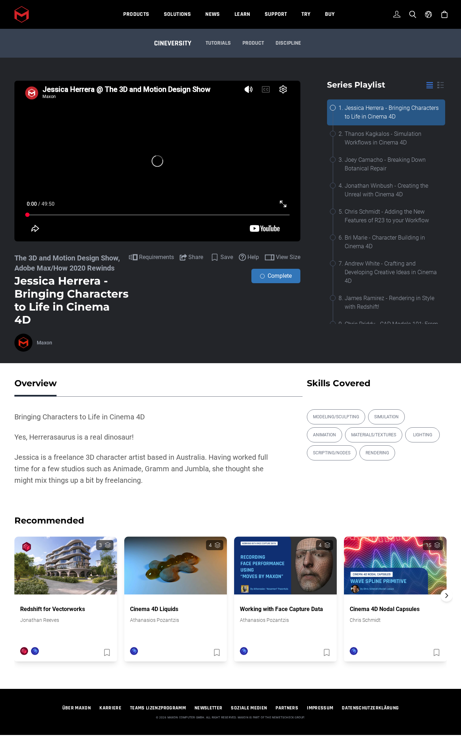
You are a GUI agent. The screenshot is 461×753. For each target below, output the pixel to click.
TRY (305, 14)
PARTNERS (287, 708)
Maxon (44, 343)
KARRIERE (110, 708)
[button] (446, 608)
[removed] (106, 652)
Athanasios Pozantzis (154, 620)
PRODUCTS (136, 14)
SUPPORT (276, 14)
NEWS (212, 14)
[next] (446, 595)
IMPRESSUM (320, 708)
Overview (35, 383)
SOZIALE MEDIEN (249, 708)
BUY (330, 14)
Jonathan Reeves (39, 620)
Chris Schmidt (365, 620)
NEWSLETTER (208, 708)
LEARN (242, 14)
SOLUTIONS (177, 14)
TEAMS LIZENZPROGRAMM (158, 708)
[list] (429, 85)
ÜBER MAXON (76, 708)
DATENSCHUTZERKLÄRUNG (370, 708)
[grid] (440, 85)
